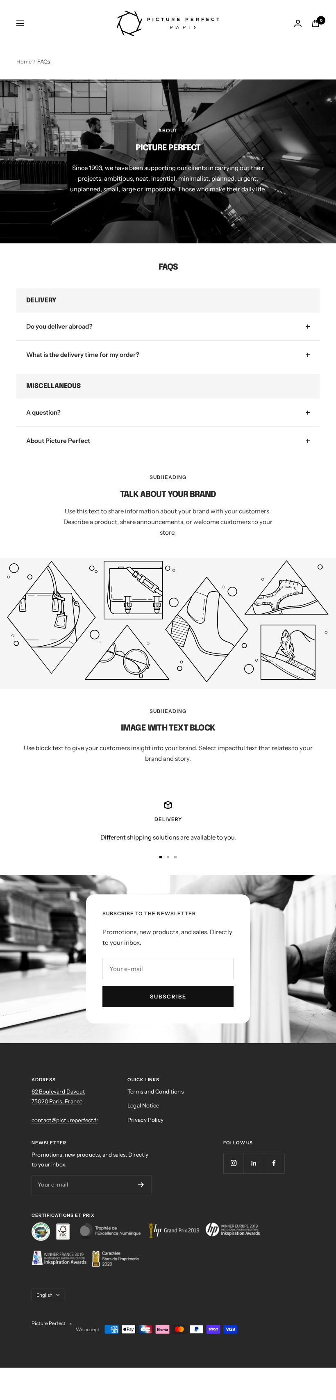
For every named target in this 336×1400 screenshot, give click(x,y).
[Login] (298, 23)
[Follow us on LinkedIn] (254, 1163)
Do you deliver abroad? (59, 326)
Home (24, 61)
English (44, 1295)
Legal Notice (143, 1105)
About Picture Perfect (58, 441)
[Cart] (315, 23)
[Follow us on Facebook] (274, 1163)
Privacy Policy (145, 1119)
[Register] (141, 1184)
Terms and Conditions (155, 1091)
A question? (43, 412)
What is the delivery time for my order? (82, 355)
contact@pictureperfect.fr (65, 1120)
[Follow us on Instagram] (233, 1163)
